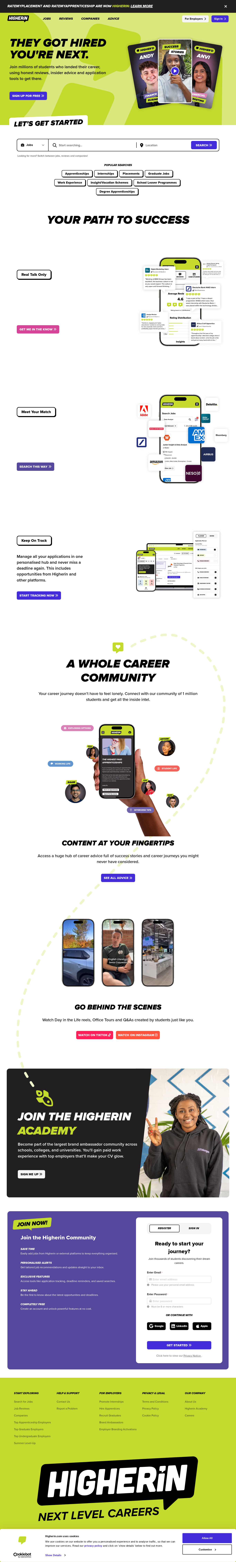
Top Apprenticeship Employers (32, 1422)
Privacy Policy (150, 1408)
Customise (205, 1549)
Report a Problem (67, 1408)
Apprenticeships (77, 173)
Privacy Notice (192, 1356)
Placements (131, 173)
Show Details (53, 1555)
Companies (21, 1415)
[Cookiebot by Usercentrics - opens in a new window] (22, 1555)
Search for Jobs (23, 1401)
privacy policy (93, 1545)
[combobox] (95, 145)
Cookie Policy (150, 1415)
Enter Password (157, 1294)
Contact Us (63, 1401)
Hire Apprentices (109, 1408)
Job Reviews (21, 1408)
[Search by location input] (164, 145)
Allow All (207, 1538)
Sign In (218, 19)
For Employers (194, 19)
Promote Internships (111, 1401)
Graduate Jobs (158, 173)
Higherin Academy (196, 1408)
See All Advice (116, 878)
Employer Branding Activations (117, 1429)
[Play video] (175, 71)
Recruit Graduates (110, 1415)
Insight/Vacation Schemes (109, 182)
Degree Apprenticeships (117, 191)
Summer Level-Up (25, 1443)
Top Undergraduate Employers (32, 1436)
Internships (106, 173)
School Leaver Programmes (157, 182)
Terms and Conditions (155, 1401)
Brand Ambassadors (111, 1422)
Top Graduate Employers (28, 1429)
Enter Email (154, 1272)
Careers (189, 1415)
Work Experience (70, 182)
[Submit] (55, 145)
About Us (190, 1401)
